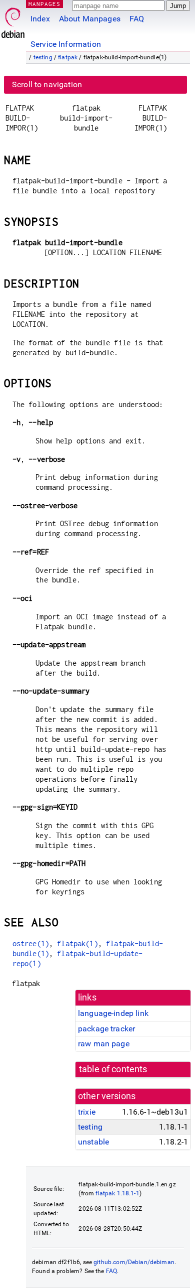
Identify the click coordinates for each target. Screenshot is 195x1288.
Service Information (65, 44)
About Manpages (89, 18)
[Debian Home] (13, 20)
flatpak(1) (77, 943)
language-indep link (113, 1013)
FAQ (137, 18)
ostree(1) (30, 943)
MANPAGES (44, 3)
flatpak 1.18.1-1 (117, 1193)
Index (40, 18)
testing (43, 57)
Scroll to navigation (47, 84)
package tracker (106, 1028)
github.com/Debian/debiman (134, 1262)
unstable (93, 1141)
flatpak (68, 57)
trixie (87, 1112)
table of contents (113, 1069)
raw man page (104, 1043)
